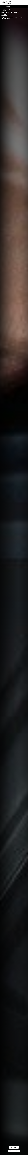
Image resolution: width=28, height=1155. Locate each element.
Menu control (24, 2)
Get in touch (14, 1147)
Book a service (9, 6)
